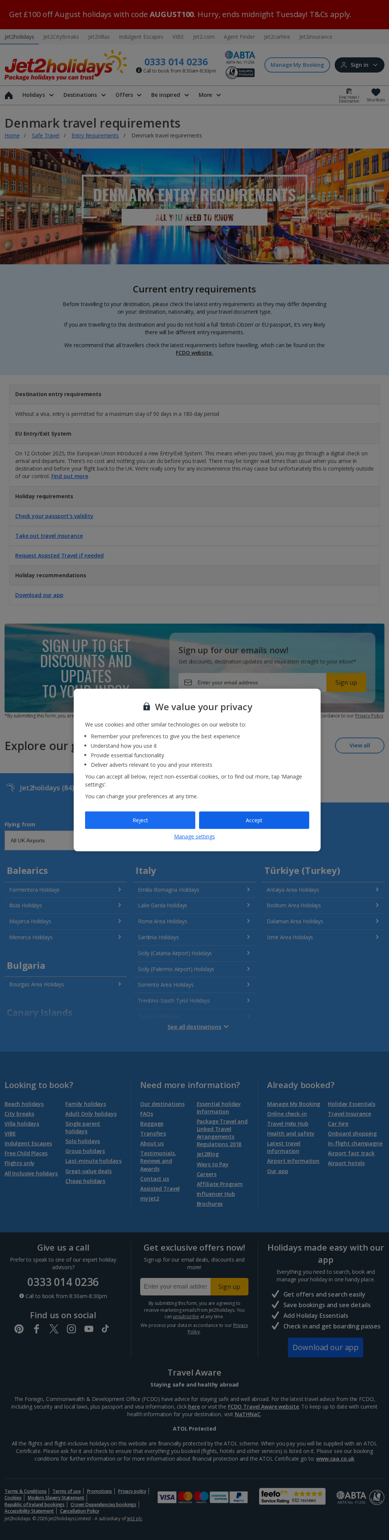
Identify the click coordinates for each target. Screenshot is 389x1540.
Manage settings (194, 836)
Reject (140, 820)
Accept (254, 820)
